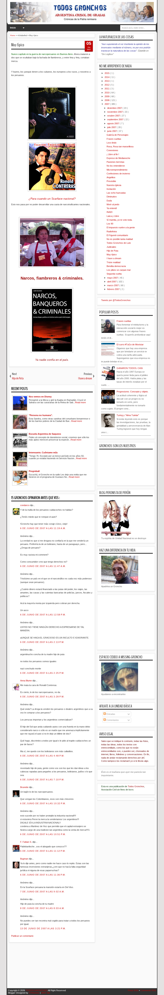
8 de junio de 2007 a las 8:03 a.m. (42, 908)
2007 (107, 104)
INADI (109, 212)
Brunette (24, 787)
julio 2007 (112, 127)
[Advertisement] (82, 968)
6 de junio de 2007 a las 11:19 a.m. (43, 528)
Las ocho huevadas (116, 193)
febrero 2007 (113, 289)
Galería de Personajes (117, 135)
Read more (80, 402)
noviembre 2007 (115, 112)
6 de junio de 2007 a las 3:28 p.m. (42, 696)
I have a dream (114, 258)
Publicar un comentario (22, 936)
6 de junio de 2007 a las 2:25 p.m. (42, 673)
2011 (107, 88)
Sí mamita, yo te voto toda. (119, 220)
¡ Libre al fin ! (113, 154)
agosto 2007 (113, 123)
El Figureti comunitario (117, 235)
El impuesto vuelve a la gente (121, 227)
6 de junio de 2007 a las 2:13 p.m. (42, 642)
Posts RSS (133, 990)
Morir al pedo (113, 204)
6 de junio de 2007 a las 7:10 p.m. (42, 779)
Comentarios (112, 720)
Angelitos (111, 177)
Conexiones (112, 150)
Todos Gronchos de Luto (119, 243)
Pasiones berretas (115, 162)
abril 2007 (112, 281)
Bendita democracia (116, 266)
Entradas (110, 714)
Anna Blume (26, 680)
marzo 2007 (113, 285)
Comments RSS (148, 990)
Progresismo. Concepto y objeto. (132, 391)
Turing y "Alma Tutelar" (128, 415)
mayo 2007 (113, 278)
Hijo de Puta (112, 251)
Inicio (13, 27)
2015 (107, 73)
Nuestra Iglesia (114, 185)
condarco (25, 505)
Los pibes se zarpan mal (118, 270)
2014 (107, 77)
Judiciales (111, 247)
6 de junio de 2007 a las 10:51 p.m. (43, 834)
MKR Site (45, 993)
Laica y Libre (113, 216)
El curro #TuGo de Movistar (130, 344)
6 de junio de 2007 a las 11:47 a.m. (43, 566)
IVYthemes (34, 993)
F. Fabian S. (26, 842)
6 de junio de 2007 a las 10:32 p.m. (43, 803)
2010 (107, 92)
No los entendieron (116, 166)
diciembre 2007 (115, 108)
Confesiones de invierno (118, 173)
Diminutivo (112, 196)
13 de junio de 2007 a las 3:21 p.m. (43, 928)
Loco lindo (111, 142)
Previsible (111, 181)
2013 (107, 81)
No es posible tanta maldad (120, 239)
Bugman (24, 859)
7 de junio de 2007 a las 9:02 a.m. (42, 891)
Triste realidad (113, 262)
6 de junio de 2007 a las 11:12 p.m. (43, 851)
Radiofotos (112, 231)
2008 (107, 100)
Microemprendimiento (117, 170)
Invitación (111, 189)
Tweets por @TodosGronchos (116, 300)
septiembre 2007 (115, 119)
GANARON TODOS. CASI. (130, 368)
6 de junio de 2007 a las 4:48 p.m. (42, 756)
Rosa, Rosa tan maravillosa (120, 146)
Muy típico (17, 45)
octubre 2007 (114, 115)
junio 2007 (112, 131)
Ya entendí (112, 208)
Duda (109, 200)
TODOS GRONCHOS (37, 990)
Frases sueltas (114, 139)
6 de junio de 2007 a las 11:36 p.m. (43, 875)
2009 (107, 96)
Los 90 (110, 223)
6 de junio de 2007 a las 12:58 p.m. (43, 614)
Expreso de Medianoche (118, 158)
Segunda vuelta (114, 274)
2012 (107, 85)
